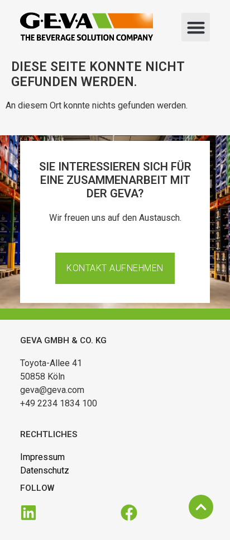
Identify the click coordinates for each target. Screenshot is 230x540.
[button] (195, 27)
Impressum (42, 457)
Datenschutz (44, 470)
